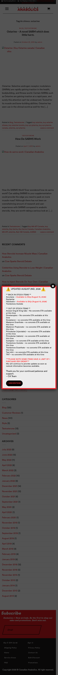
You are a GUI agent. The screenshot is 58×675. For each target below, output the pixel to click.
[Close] (52, 286)
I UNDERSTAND (14, 383)
